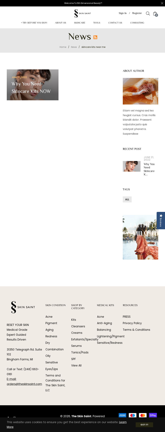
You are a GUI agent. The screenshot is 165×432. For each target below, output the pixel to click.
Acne (49, 317)
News (74, 47)
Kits (73, 320)
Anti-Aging (104, 323)
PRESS (127, 317)
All (127, 199)
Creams (76, 333)
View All (76, 365)
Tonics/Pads (79, 352)
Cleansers (78, 326)
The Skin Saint (81, 416)
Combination (54, 349)
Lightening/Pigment (111, 336)
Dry (47, 343)
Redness (51, 336)
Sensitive (51, 362)
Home (63, 47)
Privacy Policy (132, 323)
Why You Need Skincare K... (149, 170)
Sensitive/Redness (109, 343)
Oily (48, 356)
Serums (76, 346)
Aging (49, 330)
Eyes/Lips (51, 369)
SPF (73, 359)
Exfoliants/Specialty (84, 339)
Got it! (144, 424)
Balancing (104, 330)
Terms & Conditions (136, 330)
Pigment (51, 323)
